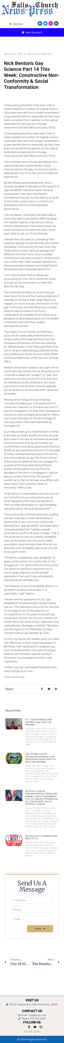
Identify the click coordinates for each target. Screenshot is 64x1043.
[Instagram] (50, 23)
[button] (16, 24)
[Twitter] (45, 23)
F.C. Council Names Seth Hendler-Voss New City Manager (39, 722)
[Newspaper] (56, 23)
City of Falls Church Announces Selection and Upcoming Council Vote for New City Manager (40, 758)
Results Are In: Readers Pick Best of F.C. (41, 837)
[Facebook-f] (29, 1027)
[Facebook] (40, 23)
